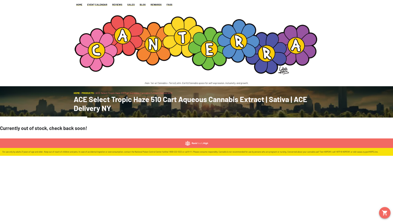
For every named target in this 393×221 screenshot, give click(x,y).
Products (88, 92)
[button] (385, 213)
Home (77, 92)
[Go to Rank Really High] (196, 143)
